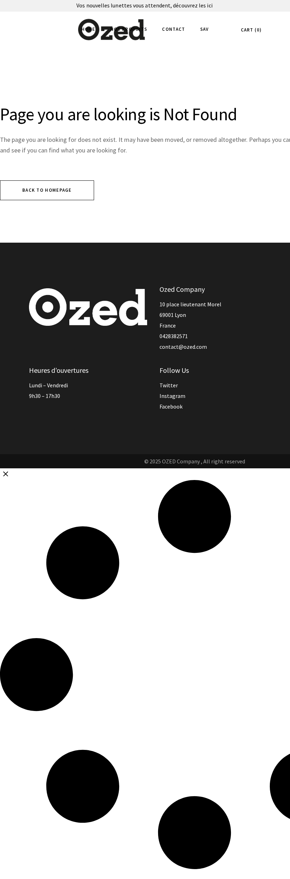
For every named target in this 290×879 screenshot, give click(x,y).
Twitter (169, 385)
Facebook (171, 406)
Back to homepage (47, 190)
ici (210, 5)
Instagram (172, 395)
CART (250, 30)
